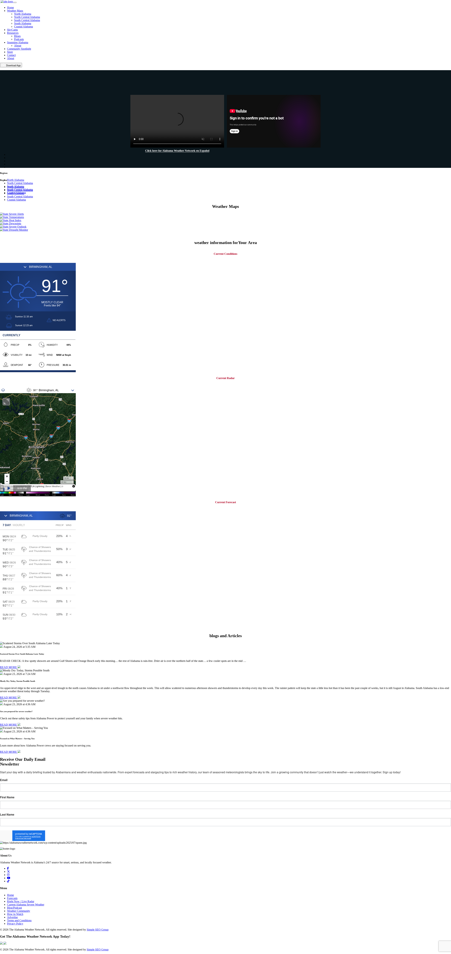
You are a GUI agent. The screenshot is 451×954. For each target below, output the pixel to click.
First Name (7, 797)
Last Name (7, 814)
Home (10, 7)
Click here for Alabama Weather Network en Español (177, 150)
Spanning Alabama (17, 42)
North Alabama (22, 13)
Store (10, 51)
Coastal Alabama (23, 26)
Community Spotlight (19, 48)
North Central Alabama (27, 17)
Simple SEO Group (98, 929)
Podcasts (19, 39)
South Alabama (22, 23)
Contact (11, 55)
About (17, 45)
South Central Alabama (27, 20)
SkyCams (12, 29)
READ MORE (9, 667)
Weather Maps (15, 10)
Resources (12, 32)
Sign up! (225, 836)
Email (3, 780)
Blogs (17, 36)
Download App (13, 65)
